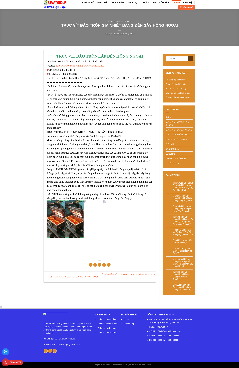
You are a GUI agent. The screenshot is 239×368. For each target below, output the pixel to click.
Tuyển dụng (128, 324)
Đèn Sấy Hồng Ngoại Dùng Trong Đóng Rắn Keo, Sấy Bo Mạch (183, 208)
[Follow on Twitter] (50, 351)
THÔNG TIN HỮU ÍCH (122, 21)
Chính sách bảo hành (107, 333)
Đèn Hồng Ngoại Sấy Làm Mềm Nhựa (182, 241)
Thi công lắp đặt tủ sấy (175, 80)
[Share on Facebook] (91, 265)
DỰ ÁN (145, 2)
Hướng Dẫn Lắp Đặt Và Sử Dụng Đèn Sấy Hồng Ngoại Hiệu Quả (183, 232)
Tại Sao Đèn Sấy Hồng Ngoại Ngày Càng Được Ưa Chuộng (181, 275)
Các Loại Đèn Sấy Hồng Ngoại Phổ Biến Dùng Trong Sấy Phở (182, 198)
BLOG (110, 21)
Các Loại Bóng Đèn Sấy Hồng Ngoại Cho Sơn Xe (182, 250)
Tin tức (126, 319)
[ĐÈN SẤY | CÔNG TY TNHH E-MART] (55, 4)
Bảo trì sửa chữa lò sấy (176, 89)
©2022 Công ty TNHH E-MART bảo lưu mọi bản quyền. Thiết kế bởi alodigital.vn (119, 365)
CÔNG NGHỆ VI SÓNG (176, 139)
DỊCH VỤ (132, 2)
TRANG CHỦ (87, 2)
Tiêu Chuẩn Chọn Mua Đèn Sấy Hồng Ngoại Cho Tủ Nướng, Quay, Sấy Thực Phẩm (183, 186)
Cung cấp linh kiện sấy (176, 84)
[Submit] (190, 58)
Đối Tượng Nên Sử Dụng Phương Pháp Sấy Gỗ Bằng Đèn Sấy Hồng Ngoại (183, 262)
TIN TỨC (176, 2)
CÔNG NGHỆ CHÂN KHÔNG (179, 130)
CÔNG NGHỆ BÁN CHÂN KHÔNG (177, 123)
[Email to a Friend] (100, 265)
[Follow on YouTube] (55, 351)
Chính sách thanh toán (108, 324)
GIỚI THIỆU (103, 2)
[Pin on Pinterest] (104, 265)
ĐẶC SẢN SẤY (161, 2)
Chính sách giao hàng (107, 328)
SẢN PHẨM (117, 2)
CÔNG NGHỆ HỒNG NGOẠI (178, 135)
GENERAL (170, 154)
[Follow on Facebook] (46, 351)
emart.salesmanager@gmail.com (65, 345)
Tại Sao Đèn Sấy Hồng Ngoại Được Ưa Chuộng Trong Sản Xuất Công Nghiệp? (183, 220)
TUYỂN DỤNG (172, 163)
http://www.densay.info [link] (91, 65)
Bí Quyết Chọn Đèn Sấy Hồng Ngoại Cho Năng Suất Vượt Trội (182, 287)
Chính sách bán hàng (107, 319)
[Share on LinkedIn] (109, 265)
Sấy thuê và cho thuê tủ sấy (178, 93)
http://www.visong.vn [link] (67, 65)
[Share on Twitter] (95, 265)
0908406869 (162, 327)
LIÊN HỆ (187, 2)
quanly (131, 34)
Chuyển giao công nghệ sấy (178, 97)
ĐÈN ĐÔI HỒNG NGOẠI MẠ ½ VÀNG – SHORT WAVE (74, 277)
